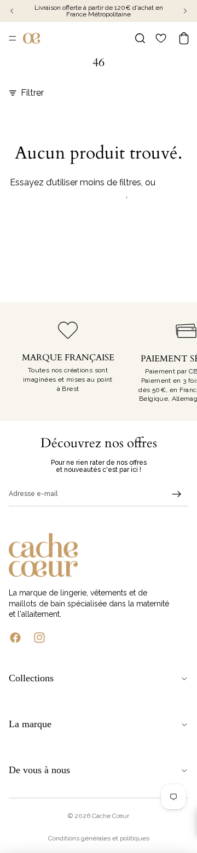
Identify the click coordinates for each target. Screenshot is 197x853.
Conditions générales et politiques (98, 838)
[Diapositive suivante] (176, 361)
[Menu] (12, 38)
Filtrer (32, 92)
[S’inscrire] (176, 494)
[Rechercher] (140, 38)
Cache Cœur (110, 816)
